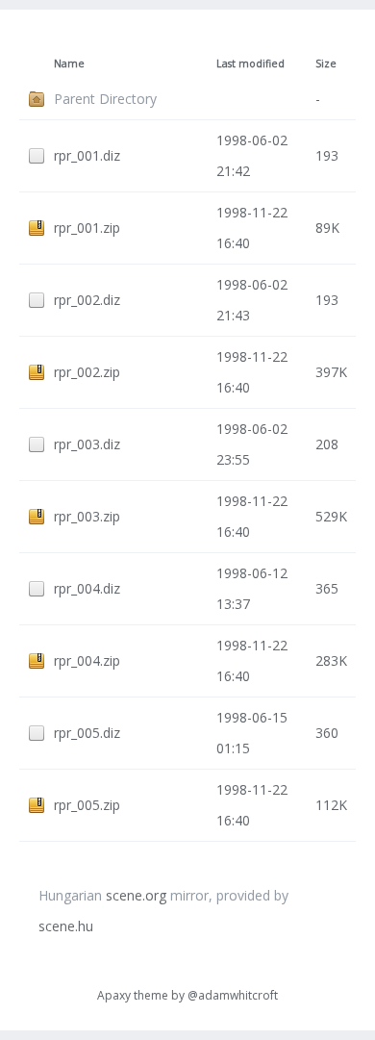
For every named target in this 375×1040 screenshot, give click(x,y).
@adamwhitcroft (233, 995)
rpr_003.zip (87, 516)
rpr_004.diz (87, 588)
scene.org (136, 895)
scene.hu (65, 926)
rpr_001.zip (87, 227)
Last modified (250, 63)
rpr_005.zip (87, 805)
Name (69, 63)
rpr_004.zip (87, 660)
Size (326, 63)
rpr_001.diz (87, 155)
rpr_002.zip (87, 372)
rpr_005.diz (87, 732)
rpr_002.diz (87, 300)
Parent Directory (105, 98)
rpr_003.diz (87, 444)
